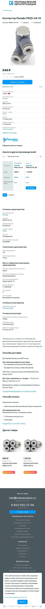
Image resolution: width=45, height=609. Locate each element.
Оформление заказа (22, 520)
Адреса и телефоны (23, 548)
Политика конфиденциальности (22, 537)
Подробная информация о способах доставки (19, 391)
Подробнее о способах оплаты (14, 424)
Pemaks (5, 98)
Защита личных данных (22, 534)
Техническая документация (22, 568)
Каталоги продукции (22, 565)
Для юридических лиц (22, 528)
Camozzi (11, 195)
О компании (22, 545)
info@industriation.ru (22, 498)
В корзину (31, 188)
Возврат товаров (22, 531)
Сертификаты (22, 551)
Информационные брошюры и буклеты (22, 571)
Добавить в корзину (17, 82)
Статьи (22, 557)
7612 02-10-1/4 (31, 167)
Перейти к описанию (10, 132)
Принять (22, 602)
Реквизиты (22, 554)
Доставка (22, 525)
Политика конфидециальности (16, 597)
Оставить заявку (22, 512)
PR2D (4, 114)
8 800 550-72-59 (22, 505)
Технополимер (8, 129)
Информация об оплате (22, 523)
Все (5, 195)
